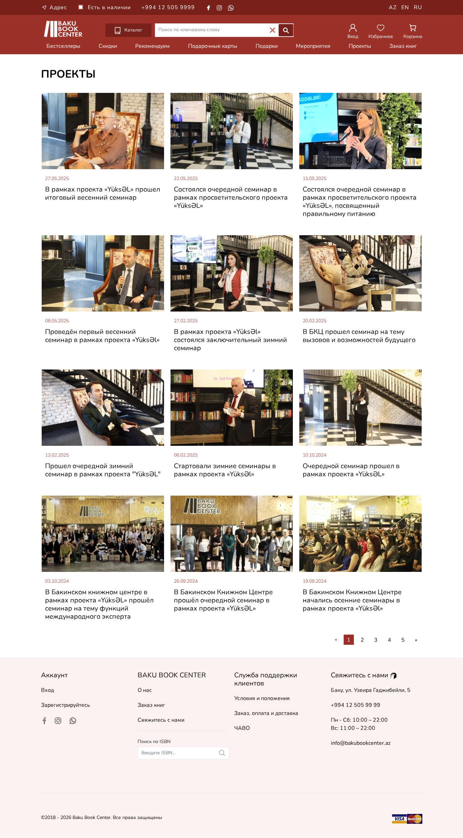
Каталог (132, 30)
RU (418, 7)
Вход (47, 690)
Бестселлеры (63, 46)
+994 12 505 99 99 (355, 705)
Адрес (58, 7)
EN (405, 7)
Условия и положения (262, 698)
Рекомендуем (152, 46)
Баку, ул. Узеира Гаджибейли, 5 (370, 690)
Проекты (360, 46)
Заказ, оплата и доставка (266, 713)
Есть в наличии (110, 7)
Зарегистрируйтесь (65, 705)
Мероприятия (313, 46)
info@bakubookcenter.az (360, 743)
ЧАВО (242, 728)
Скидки (108, 46)
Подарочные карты (212, 46)
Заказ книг (403, 46)
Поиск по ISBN (154, 741)
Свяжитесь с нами (161, 720)
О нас (145, 690)
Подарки (267, 46)
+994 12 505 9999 (168, 7)
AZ (393, 7)
